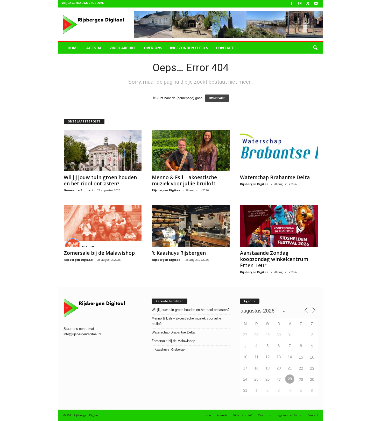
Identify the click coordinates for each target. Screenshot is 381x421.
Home (73, 47)
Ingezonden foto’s (189, 47)
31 (290, 335)
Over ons (153, 47)
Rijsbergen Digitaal (166, 190)
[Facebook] (292, 4)
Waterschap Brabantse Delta (275, 177)
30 (312, 379)
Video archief (122, 47)
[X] (308, 4)
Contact (225, 47)
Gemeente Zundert (78, 190)
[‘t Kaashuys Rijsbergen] (191, 226)
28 (290, 379)
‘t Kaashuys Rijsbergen (179, 253)
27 (279, 379)
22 (301, 368)
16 (312, 357)
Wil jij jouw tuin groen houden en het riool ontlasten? (100, 180)
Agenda (94, 47)
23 (312, 368)
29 (301, 379)
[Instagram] (300, 4)
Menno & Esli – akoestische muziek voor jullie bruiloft (184, 180)
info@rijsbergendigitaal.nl (82, 334)
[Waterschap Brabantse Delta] (279, 150)
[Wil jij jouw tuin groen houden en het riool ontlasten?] (103, 150)
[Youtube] (316, 4)
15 (301, 357)
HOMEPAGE (217, 98)
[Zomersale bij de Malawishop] (103, 226)
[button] (315, 48)
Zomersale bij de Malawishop (99, 253)
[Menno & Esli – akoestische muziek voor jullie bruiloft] (191, 150)
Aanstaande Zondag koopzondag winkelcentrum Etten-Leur (274, 259)
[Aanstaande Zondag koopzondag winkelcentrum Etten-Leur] (279, 226)
